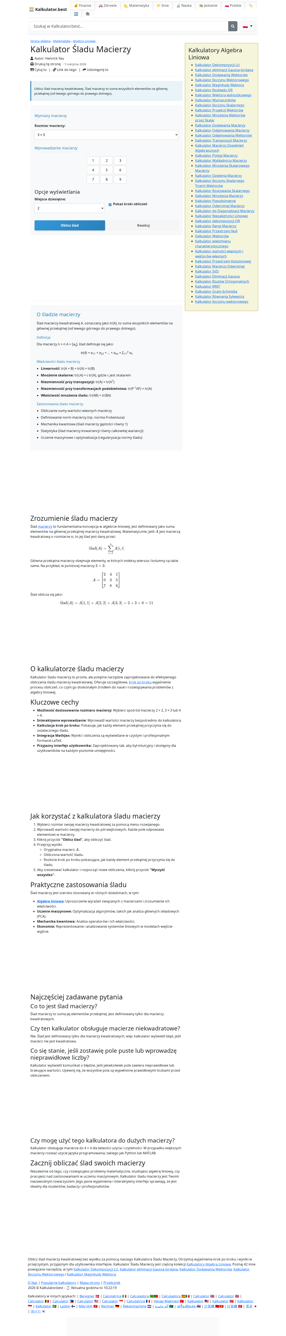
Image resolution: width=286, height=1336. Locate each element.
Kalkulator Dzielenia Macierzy (218, 175)
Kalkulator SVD (207, 271)
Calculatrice (136, 1301)
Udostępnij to (97, 69)
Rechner (107, 1306)
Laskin (65, 1306)
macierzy (45, 526)
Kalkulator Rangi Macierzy (215, 226)
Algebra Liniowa (84, 41)
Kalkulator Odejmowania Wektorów (223, 135)
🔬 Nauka (184, 5)
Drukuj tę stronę (47, 64)
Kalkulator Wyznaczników (215, 100)
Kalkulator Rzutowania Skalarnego (222, 190)
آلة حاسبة (161, 1306)
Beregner (87, 1296)
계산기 (36, 1311)
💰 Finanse (82, 5)
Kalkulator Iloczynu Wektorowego (222, 80)
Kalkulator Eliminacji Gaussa (217, 276)
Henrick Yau (54, 58)
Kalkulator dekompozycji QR (217, 221)
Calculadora (139, 1296)
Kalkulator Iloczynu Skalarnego (219, 105)
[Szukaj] (232, 26)
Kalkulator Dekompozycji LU (217, 65)
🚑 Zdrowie (108, 5)
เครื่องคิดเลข (186, 1306)
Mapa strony (90, 1282)
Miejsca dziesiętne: (50, 199)
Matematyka (61, 41)
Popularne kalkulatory (58, 1282)
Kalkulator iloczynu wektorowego (221, 301)
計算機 (209, 1306)
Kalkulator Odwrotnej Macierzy (220, 206)
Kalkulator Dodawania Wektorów (221, 75)
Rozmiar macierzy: (50, 125)
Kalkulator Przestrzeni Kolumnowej (223, 261)
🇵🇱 (233, 5)
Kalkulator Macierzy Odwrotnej (220, 266)
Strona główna (40, 41)
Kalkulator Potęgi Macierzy (216, 155)
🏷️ (251, 5)
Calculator (201, 1296)
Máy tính (86, 1306)
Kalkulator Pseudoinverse (215, 201)
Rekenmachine (134, 1306)
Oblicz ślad (70, 225)
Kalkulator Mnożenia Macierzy (219, 195)
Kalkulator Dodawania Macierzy (220, 125)
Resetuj (143, 225)
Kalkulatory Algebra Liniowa (209, 1264)
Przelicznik (111, 1282)
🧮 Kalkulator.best (48, 9)
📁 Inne (163, 5)
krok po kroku (140, 682)
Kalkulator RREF (207, 286)
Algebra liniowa (50, 901)
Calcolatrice (112, 1296)
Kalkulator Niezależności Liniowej (221, 216)
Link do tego (66, 69)
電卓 (249, 1306)
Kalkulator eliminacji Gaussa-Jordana (224, 70)
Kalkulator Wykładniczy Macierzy (221, 160)
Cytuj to (40, 69)
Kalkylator (44, 1306)
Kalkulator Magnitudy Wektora (219, 85)
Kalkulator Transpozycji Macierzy (221, 140)
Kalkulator (195, 1301)
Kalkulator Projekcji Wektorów (219, 110)
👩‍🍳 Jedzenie (208, 5)
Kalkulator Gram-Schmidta (216, 291)
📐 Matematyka (136, 5)
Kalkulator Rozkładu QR (214, 90)
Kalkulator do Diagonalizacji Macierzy (224, 211)
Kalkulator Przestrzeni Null (216, 231)
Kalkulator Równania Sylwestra (219, 296)
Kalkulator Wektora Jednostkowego (223, 95)
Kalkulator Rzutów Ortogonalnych (222, 281)
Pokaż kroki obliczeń (130, 204)
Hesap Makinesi (166, 1301)
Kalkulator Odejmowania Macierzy (222, 130)
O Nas (32, 1282)
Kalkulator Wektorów (212, 236)
